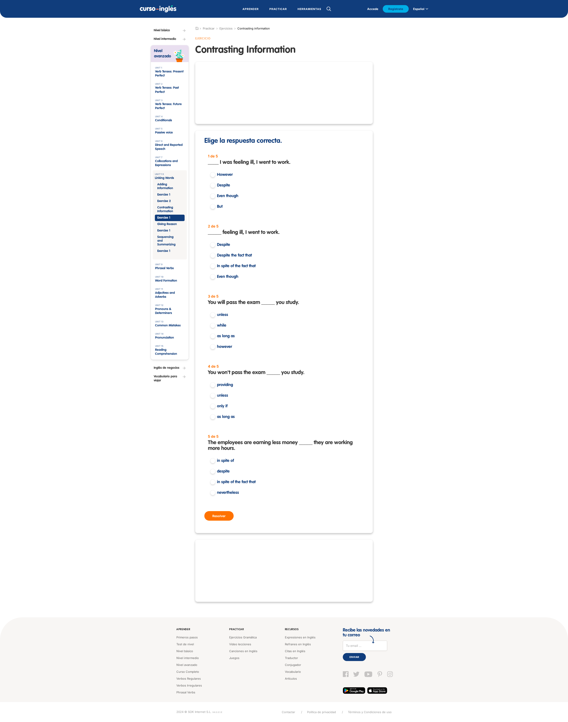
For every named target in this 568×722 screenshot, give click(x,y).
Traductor (291, 658)
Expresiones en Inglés (300, 637)
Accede (372, 9)
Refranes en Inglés (298, 644)
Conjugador (293, 665)
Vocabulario (293, 671)
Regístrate (395, 9)
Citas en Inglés (295, 651)
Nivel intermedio (187, 658)
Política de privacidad (321, 712)
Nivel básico (184, 651)
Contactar (288, 712)
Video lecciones (240, 644)
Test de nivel (185, 644)
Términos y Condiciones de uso (370, 712)
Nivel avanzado (186, 665)
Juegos (234, 658)
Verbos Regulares (188, 678)
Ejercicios (226, 28)
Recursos (292, 629)
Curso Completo (187, 671)
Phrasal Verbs (185, 692)
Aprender (183, 629)
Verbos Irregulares (189, 685)
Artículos (291, 678)
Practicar (236, 629)
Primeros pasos (187, 637)
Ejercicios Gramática (243, 637)
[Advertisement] (284, 93)
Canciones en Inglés (243, 651)
